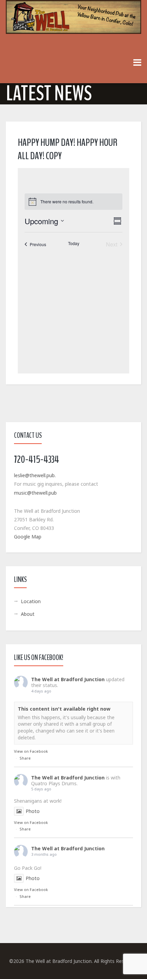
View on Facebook (31, 751)
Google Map (27, 536)
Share (25, 758)
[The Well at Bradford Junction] (73, 20)
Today (73, 243)
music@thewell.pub (35, 493)
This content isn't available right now (64, 708)
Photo (33, 811)
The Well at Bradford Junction (68, 679)
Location (31, 601)
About (28, 614)
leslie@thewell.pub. (35, 475)
